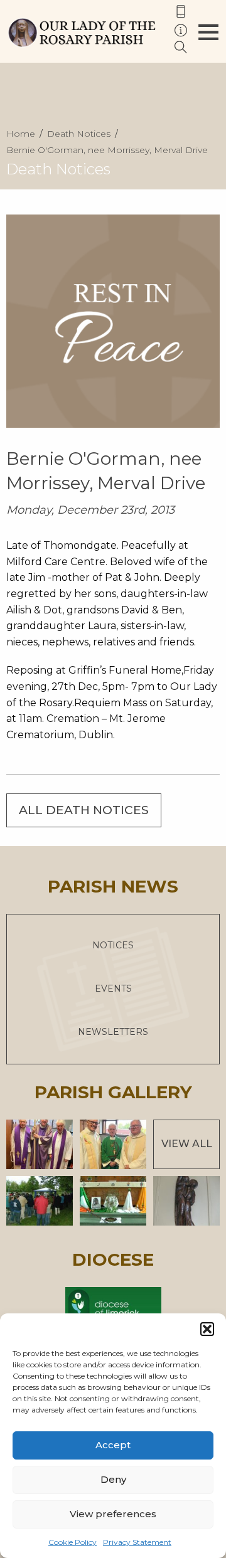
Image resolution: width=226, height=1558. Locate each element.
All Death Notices (84, 810)
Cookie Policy (72, 1542)
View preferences (113, 1514)
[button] (207, 1329)
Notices (113, 945)
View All (186, 1144)
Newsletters (113, 1031)
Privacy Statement (137, 1542)
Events (113, 988)
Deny (113, 1479)
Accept (113, 1445)
